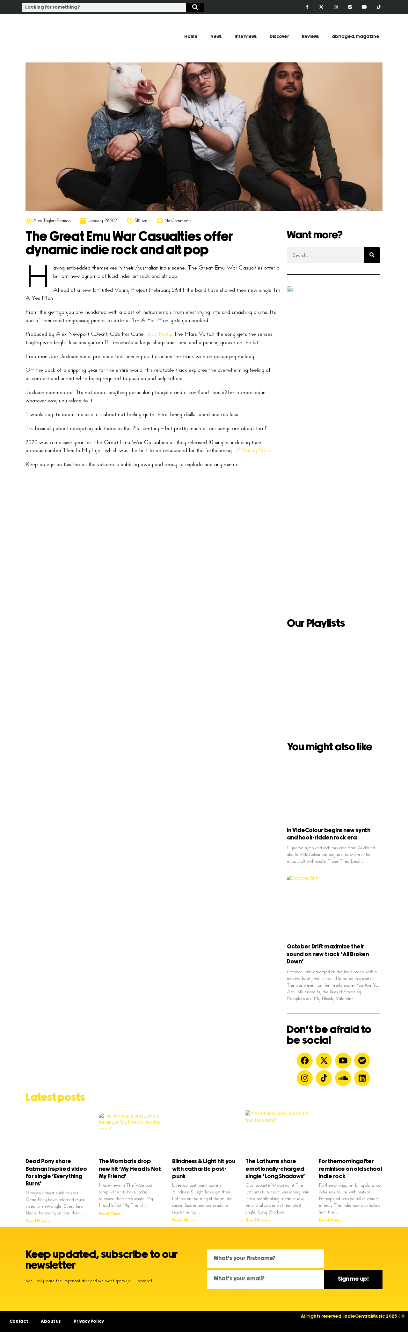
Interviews (246, 36)
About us (51, 1321)
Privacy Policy (89, 1321)
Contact (19, 1321)
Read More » (38, 1221)
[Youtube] (364, 7)
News (216, 36)
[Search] (195, 7)
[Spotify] (350, 7)
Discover (279, 36)
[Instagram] (336, 7)
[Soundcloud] (343, 1078)
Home (191, 36)
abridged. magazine (355, 36)
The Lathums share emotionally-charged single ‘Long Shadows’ (275, 1169)
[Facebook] (305, 1061)
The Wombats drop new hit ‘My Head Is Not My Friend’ (130, 1169)
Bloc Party (158, 333)
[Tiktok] (378, 7)
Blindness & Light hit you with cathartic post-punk (203, 1169)
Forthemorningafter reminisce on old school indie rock (350, 1169)
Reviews (310, 36)
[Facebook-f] (307, 7)
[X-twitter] (321, 7)
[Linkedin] (362, 1078)
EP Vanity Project (254, 450)
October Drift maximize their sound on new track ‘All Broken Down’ (328, 954)
